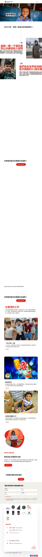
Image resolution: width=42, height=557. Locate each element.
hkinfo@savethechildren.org (14, 532)
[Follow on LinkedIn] (35, 556)
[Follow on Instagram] (33, 556)
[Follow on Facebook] (31, 556)
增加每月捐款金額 (21, 164)
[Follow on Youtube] (37, 556)
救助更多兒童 (8, 465)
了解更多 (7, 349)
